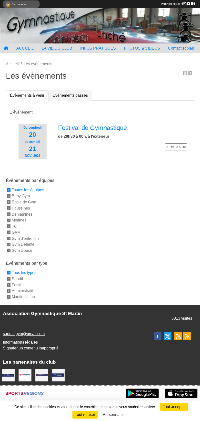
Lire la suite (178, 147)
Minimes (19, 220)
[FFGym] (41, 375)
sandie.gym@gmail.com (24, 334)
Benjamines (22, 214)
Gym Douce (22, 250)
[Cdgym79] (58, 375)
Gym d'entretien (25, 238)
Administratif (22, 291)
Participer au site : (171, 4)
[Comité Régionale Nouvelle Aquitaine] (8, 375)
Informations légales (20, 342)
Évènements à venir (27, 95)
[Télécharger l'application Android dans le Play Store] (142, 393)
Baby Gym (21, 196)
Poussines (21, 208)
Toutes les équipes (28, 190)
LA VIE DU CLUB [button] (57, 48)
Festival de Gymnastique (92, 127)
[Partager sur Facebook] (157, 336)
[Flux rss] (190, 73)
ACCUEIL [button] (25, 48)
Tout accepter (174, 407)
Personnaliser (115, 414)
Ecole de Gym (24, 202)
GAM (16, 232)
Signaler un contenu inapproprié (31, 348)
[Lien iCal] (185, 73)
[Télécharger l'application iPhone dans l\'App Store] (181, 393)
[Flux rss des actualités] (178, 336)
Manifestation (23, 297)
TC (14, 226)
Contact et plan (181, 48)
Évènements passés (70, 95)
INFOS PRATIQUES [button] (98, 48)
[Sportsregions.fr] (25, 375)
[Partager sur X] (167, 336)
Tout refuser (85, 414)
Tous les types (24, 273)
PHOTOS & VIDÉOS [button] (142, 48)
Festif (16, 285)
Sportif (17, 279)
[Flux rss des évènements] (187, 336)
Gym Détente (23, 244)
